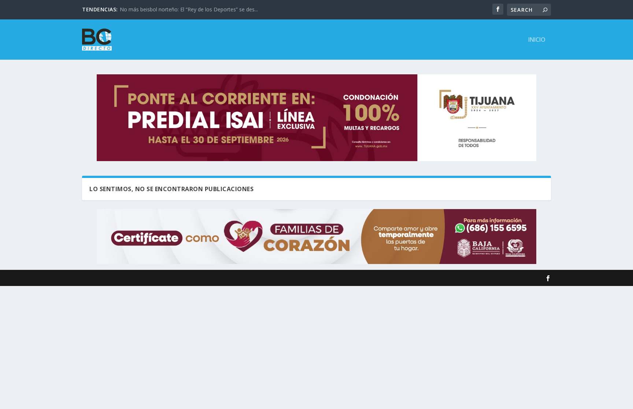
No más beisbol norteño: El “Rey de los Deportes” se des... (189, 9)
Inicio (536, 40)
